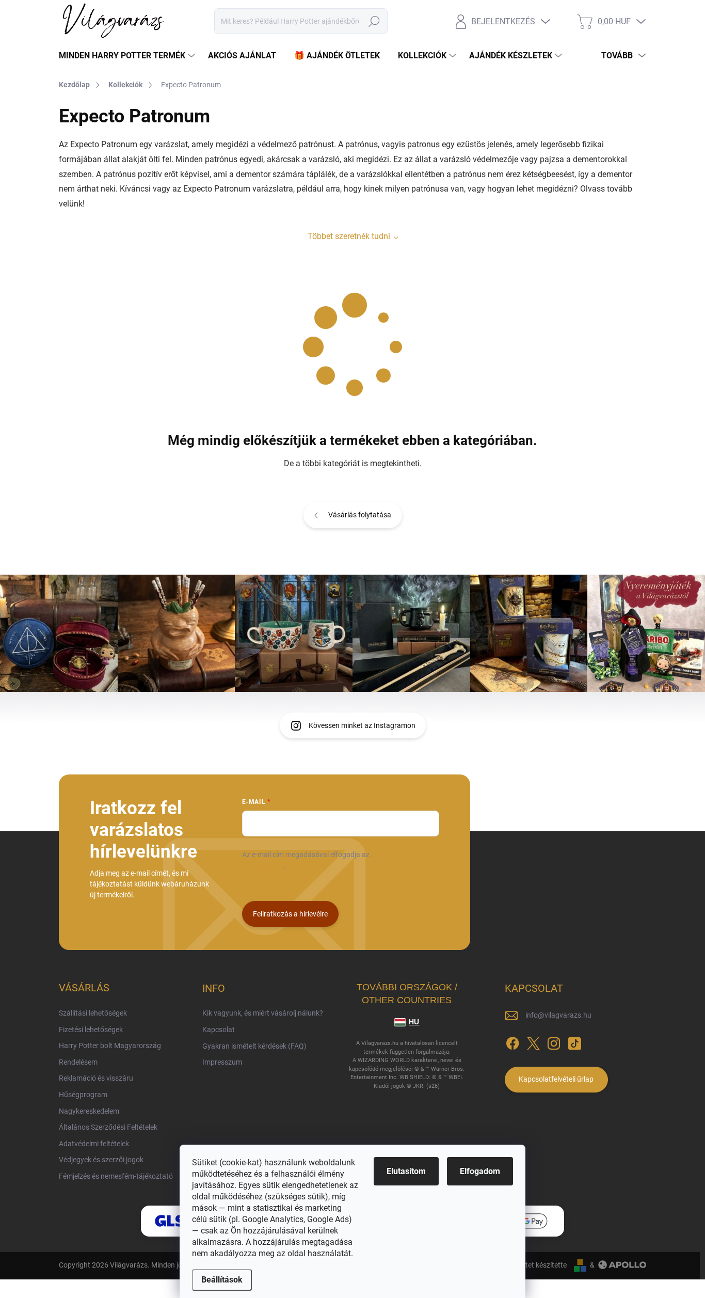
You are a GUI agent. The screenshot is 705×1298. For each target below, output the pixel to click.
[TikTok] (574, 1041)
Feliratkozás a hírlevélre (290, 914)
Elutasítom (406, 1171)
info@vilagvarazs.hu (558, 1015)
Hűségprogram (83, 1094)
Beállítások (222, 1280)
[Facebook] (512, 1041)
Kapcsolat (218, 1029)
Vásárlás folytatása (359, 515)
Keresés (374, 21)
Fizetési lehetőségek (91, 1029)
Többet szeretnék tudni (349, 236)
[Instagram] (554, 1041)
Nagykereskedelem (89, 1111)
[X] (533, 1041)
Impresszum (222, 1062)
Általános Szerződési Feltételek (108, 1127)
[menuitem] (128, 55)
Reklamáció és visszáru (96, 1078)
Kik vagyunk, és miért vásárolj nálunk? (262, 1013)
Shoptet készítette (538, 1265)
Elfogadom (480, 1171)
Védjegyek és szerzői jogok (101, 1159)
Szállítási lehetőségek (93, 1013)
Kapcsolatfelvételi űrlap (556, 1079)
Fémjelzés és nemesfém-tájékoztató (116, 1176)
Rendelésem (78, 1062)
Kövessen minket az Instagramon (362, 725)
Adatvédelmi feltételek (94, 1143)
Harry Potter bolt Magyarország (110, 1045)
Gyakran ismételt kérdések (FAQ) (254, 1046)
